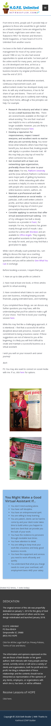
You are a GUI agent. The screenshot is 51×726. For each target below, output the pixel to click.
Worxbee (34, 231)
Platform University (36, 170)
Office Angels (26, 235)
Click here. (7, 698)
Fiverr (34, 222)
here (22, 372)
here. (31, 128)
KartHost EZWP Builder (25, 720)
